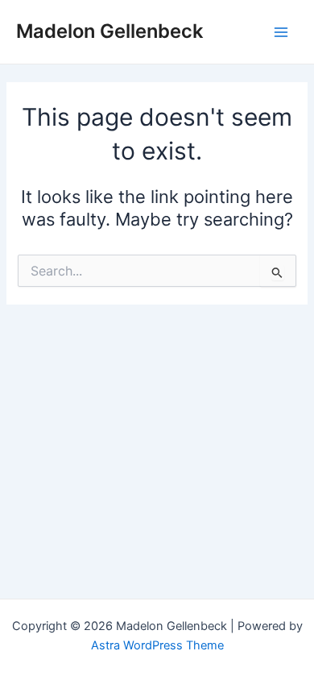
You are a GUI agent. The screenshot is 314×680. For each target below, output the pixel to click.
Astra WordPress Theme (157, 645)
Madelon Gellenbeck (109, 31)
